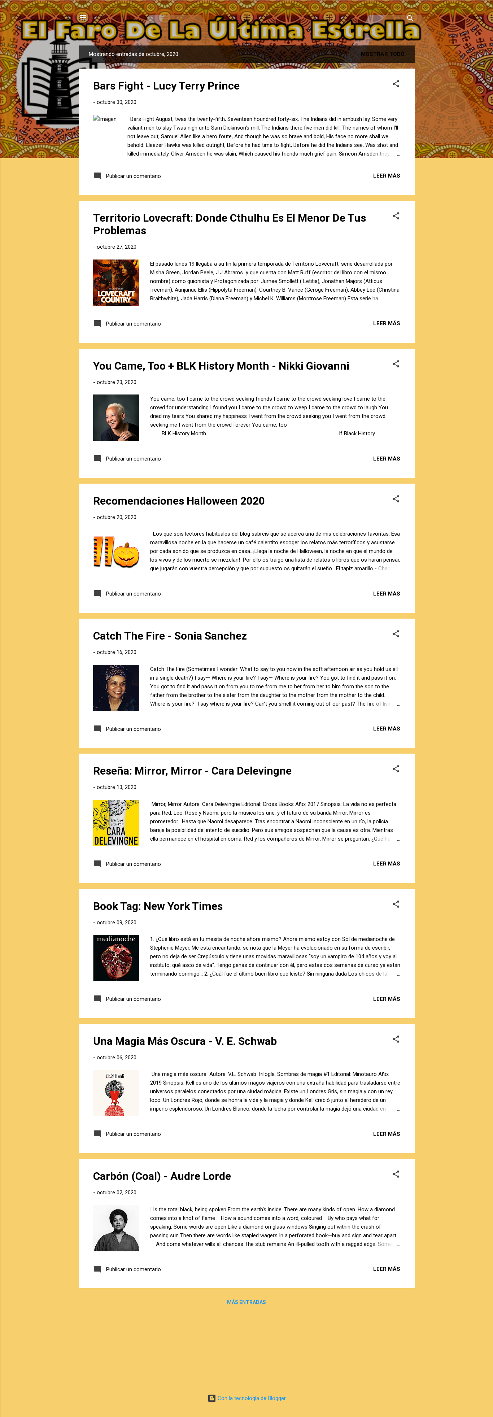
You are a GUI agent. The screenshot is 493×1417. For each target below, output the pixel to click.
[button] (396, 85)
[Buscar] (410, 20)
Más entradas (246, 1302)
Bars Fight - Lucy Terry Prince (166, 85)
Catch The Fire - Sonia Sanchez (170, 635)
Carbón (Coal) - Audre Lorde (162, 1176)
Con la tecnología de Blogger (251, 1398)
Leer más (386, 176)
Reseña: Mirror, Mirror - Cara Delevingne (192, 770)
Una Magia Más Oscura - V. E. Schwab (185, 1041)
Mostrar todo (383, 54)
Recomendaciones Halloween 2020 (179, 500)
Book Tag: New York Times (158, 906)
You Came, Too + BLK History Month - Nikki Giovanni (221, 365)
